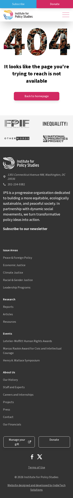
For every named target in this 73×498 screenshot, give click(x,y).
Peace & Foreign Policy (17, 258)
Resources (9, 322)
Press (6, 410)
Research (9, 299)
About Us (9, 372)
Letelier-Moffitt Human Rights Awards (27, 341)
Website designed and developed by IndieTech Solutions (36, 487)
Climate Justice (13, 273)
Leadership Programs (17, 287)
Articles (8, 314)
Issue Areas (10, 250)
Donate (55, 4)
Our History (10, 380)
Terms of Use (36, 467)
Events (7, 334)
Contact (8, 417)
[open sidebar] (65, 14)
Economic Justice (14, 265)
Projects (8, 402)
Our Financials (12, 424)
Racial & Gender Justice (18, 280)
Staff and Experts (14, 387)
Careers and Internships (18, 395)
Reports (8, 307)
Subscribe (18, 4)
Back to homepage (37, 96)
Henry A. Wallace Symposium (21, 360)
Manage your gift (17, 442)
